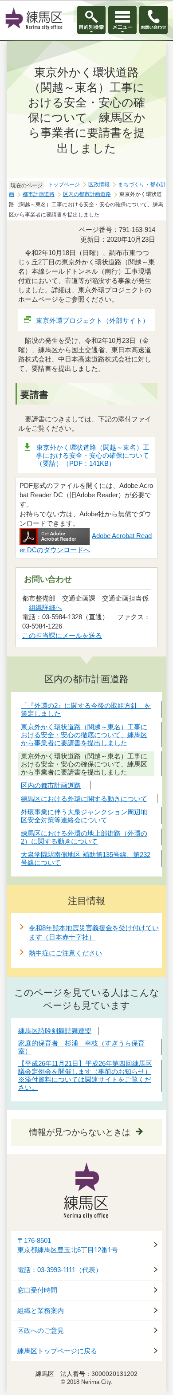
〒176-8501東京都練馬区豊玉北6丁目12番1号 (67, 1245)
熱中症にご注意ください (65, 953)
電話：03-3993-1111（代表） (59, 1269)
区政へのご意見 (40, 1330)
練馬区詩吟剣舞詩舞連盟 (54, 1030)
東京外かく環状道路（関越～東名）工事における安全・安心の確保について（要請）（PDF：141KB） (92, 455)
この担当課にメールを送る (62, 635)
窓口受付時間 (37, 1290)
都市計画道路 (39, 194)
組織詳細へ (45, 607)
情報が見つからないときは (79, 1132)
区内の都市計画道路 (87, 194)
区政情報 (99, 184)
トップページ (64, 184)
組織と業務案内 (40, 1310)
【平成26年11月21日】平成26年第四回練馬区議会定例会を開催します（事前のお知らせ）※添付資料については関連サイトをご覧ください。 (85, 1075)
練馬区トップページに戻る (57, 1351)
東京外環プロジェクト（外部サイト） (92, 320)
